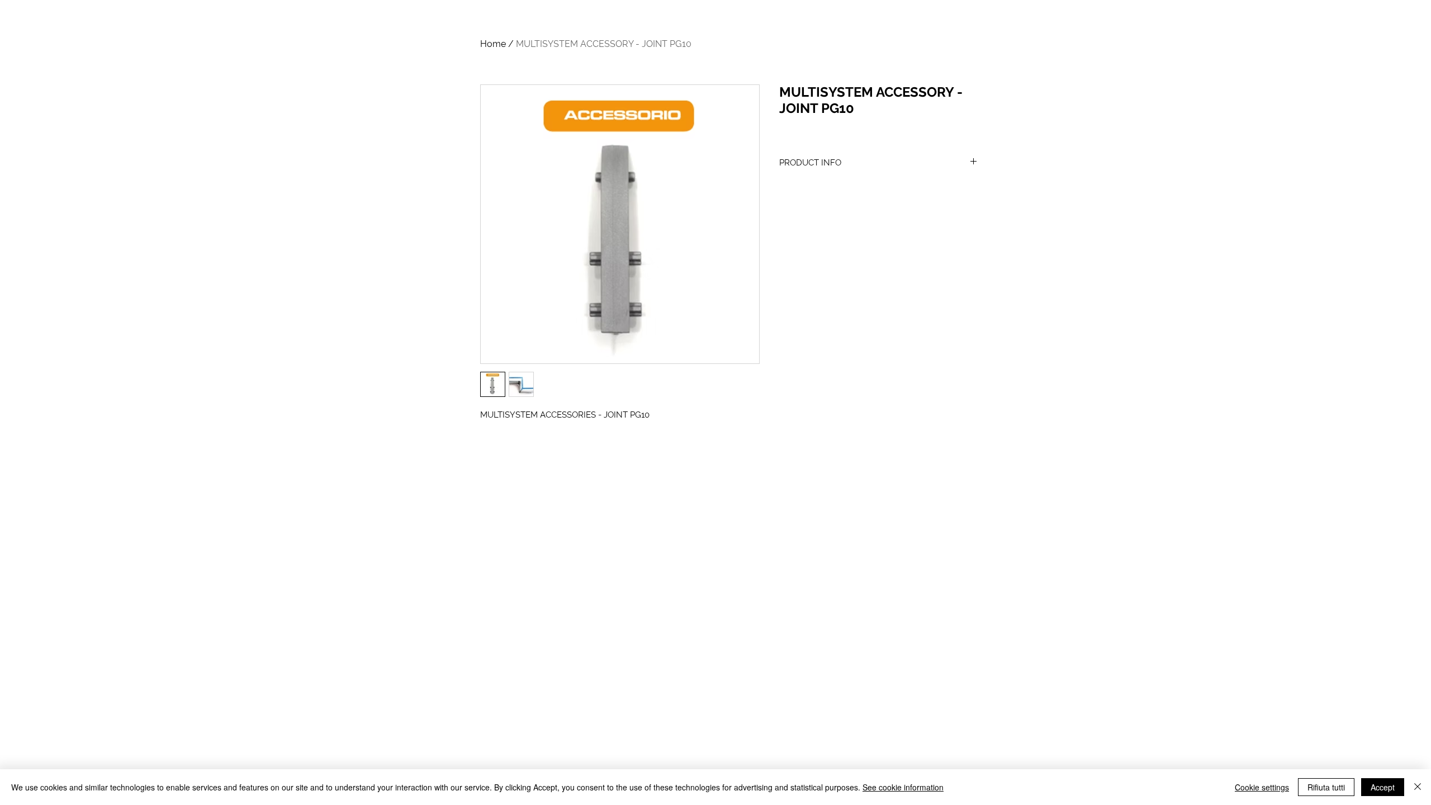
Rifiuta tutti (1326, 787)
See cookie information (903, 787)
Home (493, 44)
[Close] (1417, 787)
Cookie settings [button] (1262, 787)
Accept (1383, 787)
